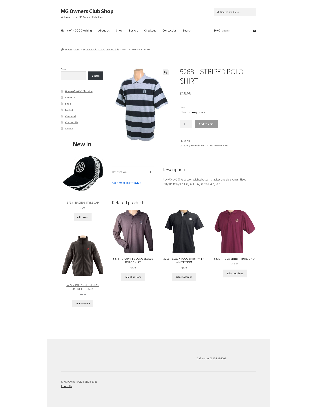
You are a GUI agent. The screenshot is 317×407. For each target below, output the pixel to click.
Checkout (150, 30)
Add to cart (206, 124)
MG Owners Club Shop (87, 11)
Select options (133, 277)
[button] (166, 72)
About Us (104, 30)
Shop (119, 30)
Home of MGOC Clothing (76, 30)
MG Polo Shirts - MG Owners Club (101, 49)
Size (182, 107)
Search (187, 30)
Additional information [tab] (126, 182)
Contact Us (169, 30)
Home (68, 49)
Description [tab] (119, 172)
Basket (133, 30)
